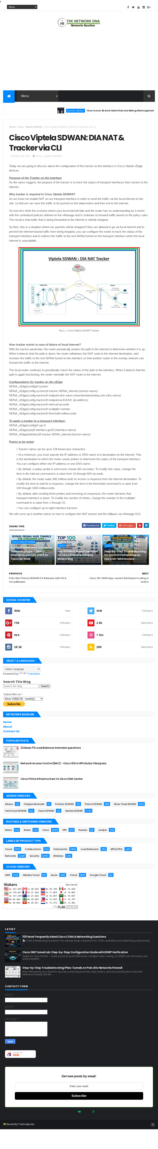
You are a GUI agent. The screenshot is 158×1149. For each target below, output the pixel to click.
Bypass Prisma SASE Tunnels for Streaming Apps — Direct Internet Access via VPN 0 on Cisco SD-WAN (31, 553)
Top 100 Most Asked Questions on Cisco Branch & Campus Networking (78, 555)
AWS (7, 875)
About (7, 727)
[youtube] (138, 7)
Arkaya (9, 804)
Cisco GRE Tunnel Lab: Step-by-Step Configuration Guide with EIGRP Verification (75, 952)
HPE (65, 830)
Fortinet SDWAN (64, 804)
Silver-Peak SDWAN (125, 804)
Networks (10, 855)
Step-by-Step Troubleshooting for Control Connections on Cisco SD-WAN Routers (125, 555)
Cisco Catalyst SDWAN (23, 542)
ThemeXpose (26, 1124)
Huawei (82, 830)
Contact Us (11, 731)
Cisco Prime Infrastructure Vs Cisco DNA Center (51, 779)
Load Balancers (90, 849)
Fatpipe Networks (34, 804)
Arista (8, 830)
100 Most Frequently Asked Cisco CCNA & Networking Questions (64, 937)
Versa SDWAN (46, 810)
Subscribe (79, 1095)
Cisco (21, 126)
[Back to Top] (153, 1125)
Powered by (70, 1111)
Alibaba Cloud (31, 875)
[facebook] (128, 7)
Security (34, 855)
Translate (33, 674)
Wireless (58, 855)
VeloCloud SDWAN (15, 810)
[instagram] (144, 7)
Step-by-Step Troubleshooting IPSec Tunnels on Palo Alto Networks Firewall (72, 968)
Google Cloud (98, 875)
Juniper (102, 830)
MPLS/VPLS (117, 849)
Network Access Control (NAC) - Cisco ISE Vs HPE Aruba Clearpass (63, 763)
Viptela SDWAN (34, 126)
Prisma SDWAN (93, 804)
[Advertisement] (79, 59)
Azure (54, 875)
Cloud (8, 849)
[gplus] (149, 7)
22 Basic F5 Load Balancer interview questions (50, 748)
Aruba (27, 830)
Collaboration (33, 849)
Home (12, 126)
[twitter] (133, 7)
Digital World (63, 110)
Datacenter (60, 849)
